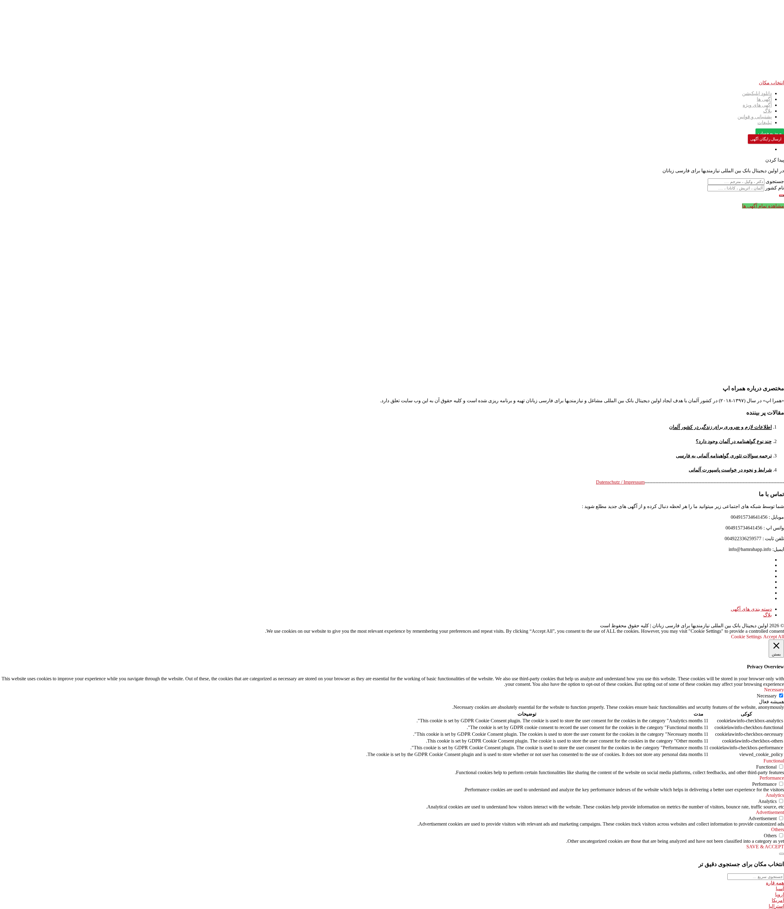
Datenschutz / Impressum (620, 482)
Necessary (767, 695)
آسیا (780, 888)
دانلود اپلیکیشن (757, 93)
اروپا (779, 894)
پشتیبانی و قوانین (754, 116)
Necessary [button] (774, 689)
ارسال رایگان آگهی (766, 139)
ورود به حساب (770, 133)
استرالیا (776, 906)
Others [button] (777, 829)
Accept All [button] (773, 636)
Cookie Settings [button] (746, 636)
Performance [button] (772, 778)
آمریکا (778, 900)
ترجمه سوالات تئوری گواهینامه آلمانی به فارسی (724, 455)
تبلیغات (764, 122)
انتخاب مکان (771, 82)
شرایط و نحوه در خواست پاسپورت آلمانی (730, 469)
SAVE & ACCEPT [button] (765, 846)
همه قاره (775, 882)
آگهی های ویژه (757, 105)
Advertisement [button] (770, 812)
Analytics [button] (775, 795)
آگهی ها (764, 99)
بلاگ (767, 110)
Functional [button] (773, 760)
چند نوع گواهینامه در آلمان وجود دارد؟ (734, 441)
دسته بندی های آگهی (751, 609)
